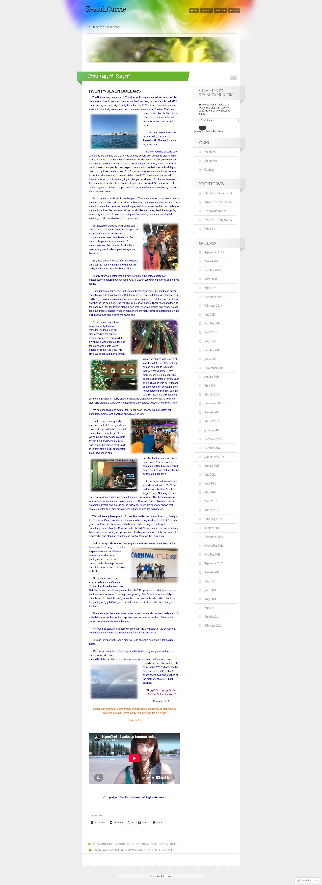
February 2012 (213, 519)
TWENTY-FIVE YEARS (218, 220)
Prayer (148, 850)
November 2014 (214, 368)
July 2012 (210, 474)
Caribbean (116, 850)
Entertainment (116, 844)
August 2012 (212, 466)
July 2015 (210, 359)
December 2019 (213, 297)
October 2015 (212, 350)
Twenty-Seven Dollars (114, 91)
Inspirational (167, 844)
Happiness (142, 844)
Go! (233, 77)
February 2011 (213, 625)
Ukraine (168, 850)
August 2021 (212, 261)
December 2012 (213, 439)
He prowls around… (216, 211)
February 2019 (213, 305)
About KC (206, 10)
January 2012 (212, 528)
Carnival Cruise (133, 850)
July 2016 (210, 341)
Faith (130, 844)
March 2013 (211, 421)
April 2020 (210, 288)
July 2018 (210, 314)
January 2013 (212, 430)
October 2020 (212, 270)
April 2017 (210, 332)
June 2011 (210, 590)
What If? (210, 229)
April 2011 (210, 608)
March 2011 (211, 616)
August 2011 (211, 572)
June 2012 (210, 483)
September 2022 (214, 252)
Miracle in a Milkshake (218, 202)
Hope (153, 844)
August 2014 (212, 377)
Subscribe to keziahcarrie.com (216, 92)
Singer (158, 850)
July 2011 (209, 581)
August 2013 (211, 412)
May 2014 (210, 385)
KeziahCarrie (106, 9)
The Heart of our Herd (218, 193)
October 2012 (212, 448)
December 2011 (213, 537)
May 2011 (210, 599)
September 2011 (214, 563)
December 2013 (213, 403)
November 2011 (213, 545)
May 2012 (210, 492)
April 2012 (210, 501)
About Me (220, 10)
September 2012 (214, 457)
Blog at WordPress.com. (161, 876)
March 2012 (211, 510)
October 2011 (212, 554)
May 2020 (210, 279)
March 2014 (211, 394)
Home (194, 10)
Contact (234, 10)
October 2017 (212, 323)
